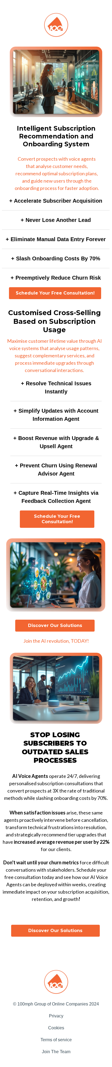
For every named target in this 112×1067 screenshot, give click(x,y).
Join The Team (56, 1051)
